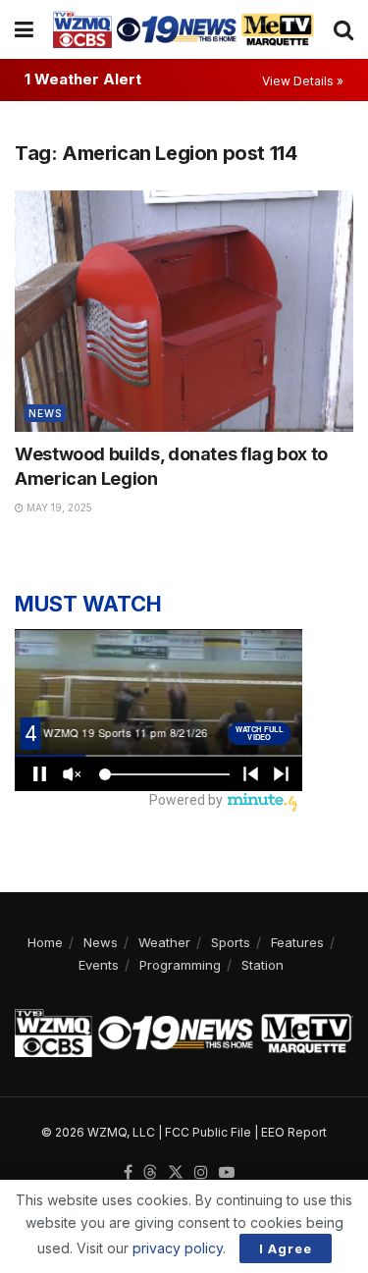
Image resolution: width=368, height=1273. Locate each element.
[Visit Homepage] (183, 29)
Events (99, 965)
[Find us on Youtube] (227, 1173)
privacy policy (177, 1248)
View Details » (302, 81)
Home (45, 942)
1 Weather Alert (83, 79)
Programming (180, 965)
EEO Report (294, 1132)
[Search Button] (343, 29)
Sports (230, 942)
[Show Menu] (24, 29)
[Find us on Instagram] (201, 1173)
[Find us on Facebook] (128, 1173)
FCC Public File (208, 1132)
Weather (164, 942)
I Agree (285, 1248)
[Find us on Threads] (150, 1173)
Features (297, 942)
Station (262, 965)
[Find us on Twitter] (176, 1173)
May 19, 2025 (58, 507)
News (45, 413)
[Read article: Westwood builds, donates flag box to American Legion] (184, 311)
